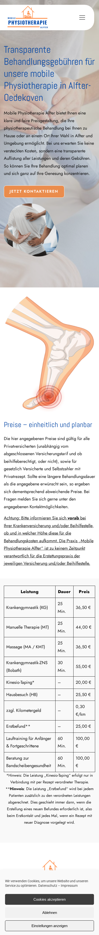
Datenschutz (47, 885)
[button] (85, 17)
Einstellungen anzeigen (49, 926)
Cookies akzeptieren (49, 899)
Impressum (69, 885)
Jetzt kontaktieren (34, 191)
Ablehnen (49, 913)
